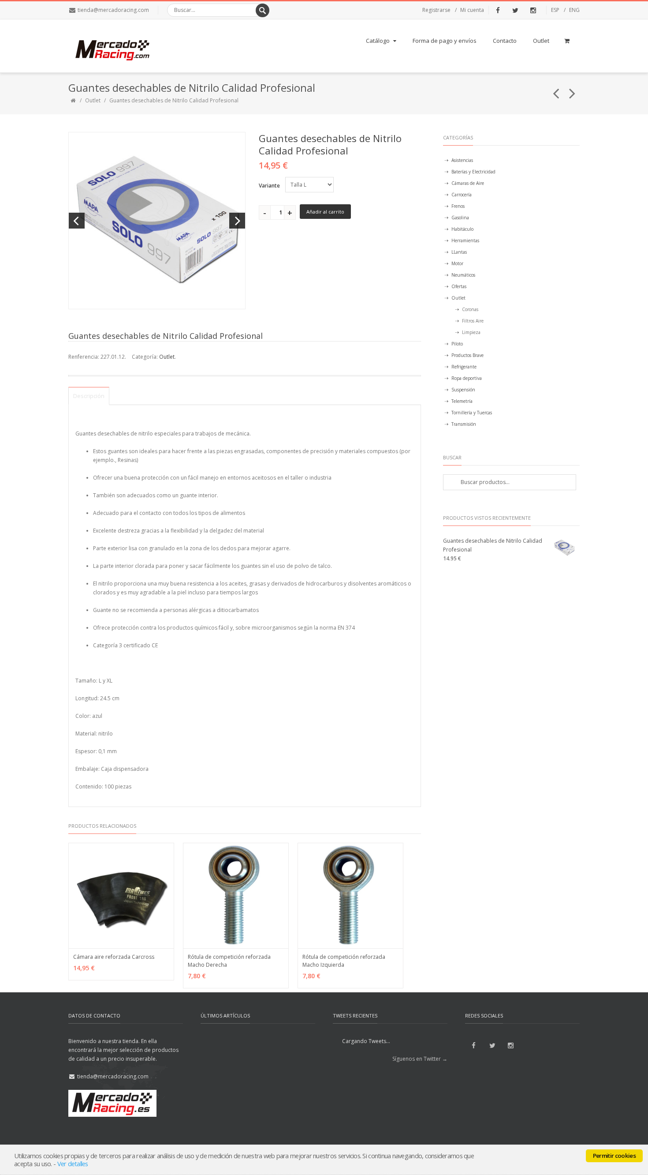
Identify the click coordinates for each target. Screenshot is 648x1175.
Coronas (470, 309)
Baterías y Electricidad (473, 172)
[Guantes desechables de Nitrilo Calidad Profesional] (157, 220)
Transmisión (463, 424)
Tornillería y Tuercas (471, 412)
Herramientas (465, 240)
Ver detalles (72, 1163)
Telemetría (462, 401)
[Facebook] (497, 10)
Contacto (505, 41)
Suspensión (463, 390)
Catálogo (378, 41)
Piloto (457, 344)
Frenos (458, 206)
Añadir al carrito (325, 211)
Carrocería (461, 194)
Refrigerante (464, 367)
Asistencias (462, 160)
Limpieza (471, 332)
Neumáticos (463, 275)
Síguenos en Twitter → (419, 1058)
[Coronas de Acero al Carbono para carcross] (556, 90)
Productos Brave (467, 355)
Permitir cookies (614, 1156)
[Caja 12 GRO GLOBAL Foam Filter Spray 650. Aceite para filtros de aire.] (573, 90)
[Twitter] (515, 10)
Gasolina (460, 217)
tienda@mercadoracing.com (113, 10)
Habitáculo (462, 229)
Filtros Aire (473, 321)
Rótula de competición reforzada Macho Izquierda (343, 961)
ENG (574, 10)
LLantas (459, 252)
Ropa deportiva (466, 378)
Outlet (541, 41)
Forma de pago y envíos (445, 41)
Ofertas (458, 286)
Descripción (88, 396)
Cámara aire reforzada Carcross (113, 957)
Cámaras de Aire (467, 183)
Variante (269, 185)
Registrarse (436, 10)
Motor (457, 263)
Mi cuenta (472, 10)
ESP (555, 10)
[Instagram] (533, 10)
